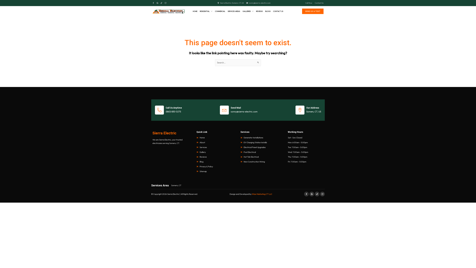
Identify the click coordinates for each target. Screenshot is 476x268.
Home (195, 11)
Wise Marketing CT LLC (262, 194)
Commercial (220, 11)
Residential (205, 11)
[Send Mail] (224, 110)
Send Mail (236, 107)
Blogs (268, 11)
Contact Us (278, 11)
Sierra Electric (164, 133)
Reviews (259, 11)
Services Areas (234, 11)
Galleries (247, 11)
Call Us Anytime (174, 107)
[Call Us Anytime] (159, 110)
